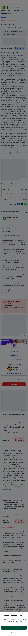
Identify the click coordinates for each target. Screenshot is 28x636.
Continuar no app (14, 628)
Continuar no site (14, 632)
